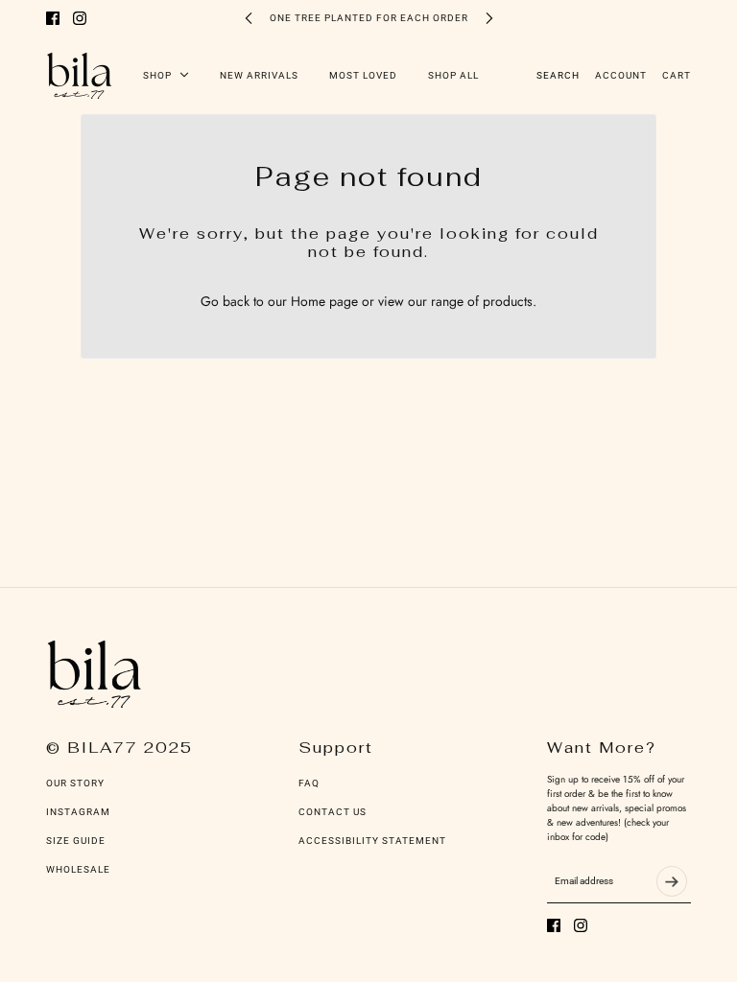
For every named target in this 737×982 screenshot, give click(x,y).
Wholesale (78, 869)
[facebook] (52, 18)
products (508, 301)
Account (621, 75)
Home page (324, 301)
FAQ (309, 783)
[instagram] (79, 18)
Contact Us (332, 812)
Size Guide (76, 840)
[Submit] (671, 881)
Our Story (75, 783)
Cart (676, 75)
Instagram (78, 812)
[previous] (248, 18)
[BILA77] (79, 75)
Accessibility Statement (372, 840)
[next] (489, 18)
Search (558, 75)
